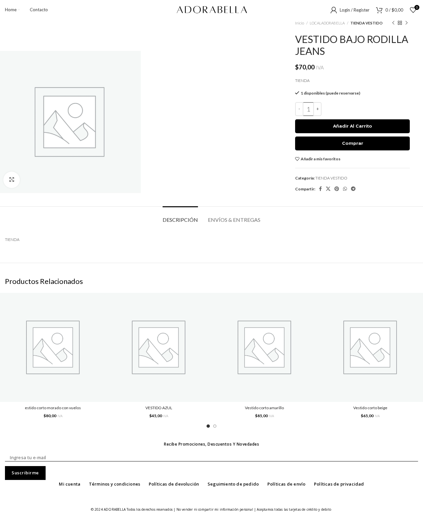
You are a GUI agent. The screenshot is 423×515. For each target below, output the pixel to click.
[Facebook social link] (320, 188)
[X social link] (328, 188)
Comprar (352, 143)
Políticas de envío (286, 484)
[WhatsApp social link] (345, 188)
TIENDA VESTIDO (366, 23)
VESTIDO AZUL (158, 407)
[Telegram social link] (353, 188)
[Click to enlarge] (11, 180)
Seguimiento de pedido (233, 484)
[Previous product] (393, 23)
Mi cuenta (69, 484)
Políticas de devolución (174, 484)
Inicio (300, 23)
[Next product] (406, 23)
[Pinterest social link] (336, 188)
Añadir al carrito (352, 126)
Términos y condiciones (114, 484)
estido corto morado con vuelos (53, 407)
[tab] (180, 216)
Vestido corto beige (370, 407)
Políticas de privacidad (339, 484)
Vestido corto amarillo (264, 407)
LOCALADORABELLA (327, 23)
